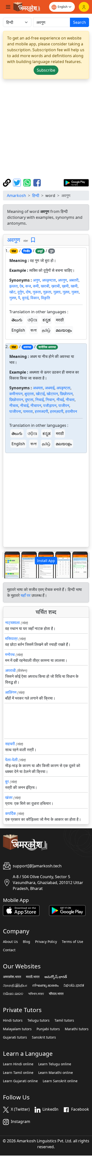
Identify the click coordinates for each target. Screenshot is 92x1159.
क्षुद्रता (29, 393)
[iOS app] (21, 910)
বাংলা (33, 330)
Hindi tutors (13, 1020)
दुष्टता (29, 399)
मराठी (60, 320)
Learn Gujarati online (20, 1081)
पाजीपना (15, 411)
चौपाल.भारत (56, 994)
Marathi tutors (77, 1029)
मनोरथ (10, 654)
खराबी (45, 286)
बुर (7, 781)
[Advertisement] (46, 129)
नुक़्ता (57, 292)
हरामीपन (71, 411)
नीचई (60, 399)
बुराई (25, 297)
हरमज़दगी (56, 411)
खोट (12, 292)
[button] (9, 564)
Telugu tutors (38, 1020)
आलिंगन (10, 692)
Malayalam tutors (17, 1029)
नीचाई (24, 405)
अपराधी (10, 670)
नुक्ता (75, 292)
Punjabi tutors (48, 1029)
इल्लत (13, 286)
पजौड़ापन (49, 405)
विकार (34, 297)
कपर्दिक (10, 813)
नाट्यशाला (12, 622)
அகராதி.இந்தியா (15, 985)
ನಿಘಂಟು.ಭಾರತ (74, 985)
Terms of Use (72, 942)
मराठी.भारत (32, 977)
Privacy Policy (46, 942)
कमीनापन (16, 393)
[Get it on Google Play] (76, 182)
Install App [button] (46, 560)
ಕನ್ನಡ (46, 320)
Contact (9, 950)
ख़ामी (65, 286)
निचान (50, 399)
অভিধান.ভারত (36, 994)
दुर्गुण (20, 292)
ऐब (21, 286)
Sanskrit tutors (44, 1037)
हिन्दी (35, 195)
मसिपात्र (11, 638)
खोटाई (40, 393)
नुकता (37, 292)
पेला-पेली (11, 759)
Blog (26, 942)
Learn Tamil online (18, 1073)
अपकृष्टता (49, 280)
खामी (74, 286)
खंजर (9, 797)
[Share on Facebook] (37, 182)
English (18, 330)
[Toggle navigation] (8, 7)
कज (28, 286)
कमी (36, 286)
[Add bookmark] (33, 240)
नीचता (70, 399)
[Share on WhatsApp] (27, 182)
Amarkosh (16, 195)
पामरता (28, 411)
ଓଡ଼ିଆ (32, 320)
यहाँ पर (25, 595)
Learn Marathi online (55, 1073)
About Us (10, 942)
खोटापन (52, 393)
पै (19, 297)
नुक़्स (66, 292)
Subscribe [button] (46, 70)
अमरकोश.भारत (12, 977)
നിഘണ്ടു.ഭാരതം (45, 985)
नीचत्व (13, 405)
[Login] (84, 7)
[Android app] (67, 910)
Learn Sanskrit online (60, 1081)
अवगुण (13, 240)
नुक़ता (47, 292)
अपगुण (62, 280)
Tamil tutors (64, 1020)
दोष (28, 292)
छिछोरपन (66, 393)
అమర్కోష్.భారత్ (55, 977)
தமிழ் (46, 330)
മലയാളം (64, 330)
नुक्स (12, 297)
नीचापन (35, 405)
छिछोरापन (16, 399)
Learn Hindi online (18, 1064)
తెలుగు (17, 320)
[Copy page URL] (7, 182)
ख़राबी (55, 286)
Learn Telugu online (54, 1064)
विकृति (45, 297)
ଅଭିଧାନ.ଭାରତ (13, 994)
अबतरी (74, 280)
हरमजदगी (41, 411)
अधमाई (49, 388)
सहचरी (10, 743)
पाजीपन (63, 405)
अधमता (38, 388)
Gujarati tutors (15, 1037)
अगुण (36, 280)
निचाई (39, 399)
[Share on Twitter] (17, 182)
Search (79, 22)
